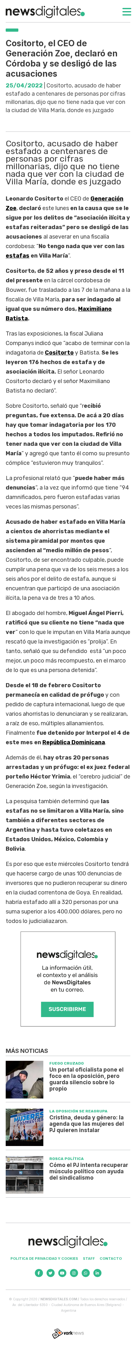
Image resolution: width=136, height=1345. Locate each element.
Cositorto (59, 352)
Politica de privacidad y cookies (44, 1258)
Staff (89, 1258)
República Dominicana (73, 742)
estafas (17, 255)
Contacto (111, 1258)
